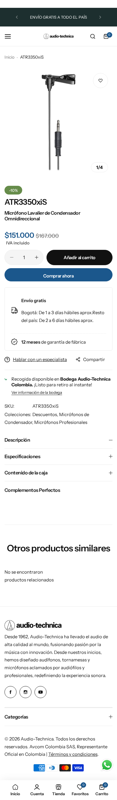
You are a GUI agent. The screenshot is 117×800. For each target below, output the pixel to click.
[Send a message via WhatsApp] (107, 765)
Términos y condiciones (73, 754)
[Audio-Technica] (59, 36)
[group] (58, 123)
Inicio (9, 57)
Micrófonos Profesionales (60, 422)
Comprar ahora (58, 276)
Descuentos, (45, 414)
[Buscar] (92, 36)
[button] (16, 17)
